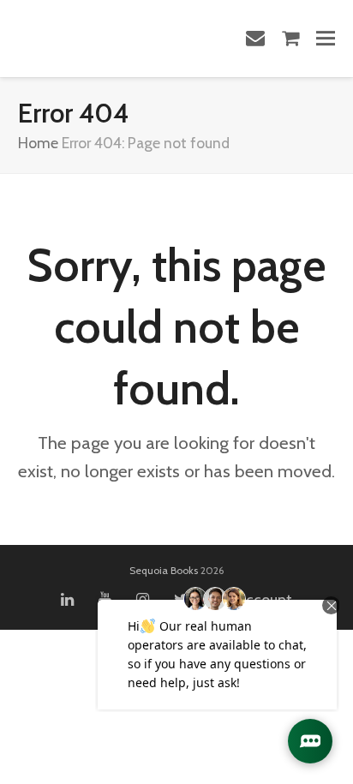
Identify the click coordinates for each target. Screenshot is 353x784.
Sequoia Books (163, 570)
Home (38, 143)
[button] (325, 38)
